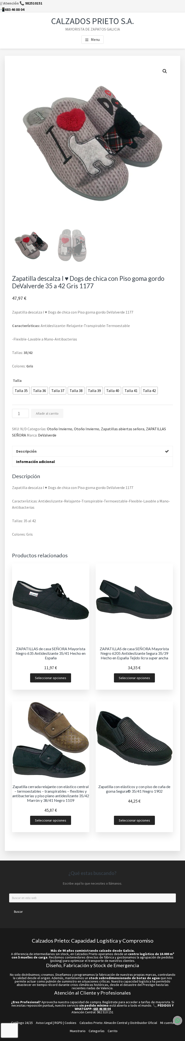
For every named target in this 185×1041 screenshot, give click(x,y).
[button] (164, 71)
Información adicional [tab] (35, 461)
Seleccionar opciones (50, 678)
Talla (17, 380)
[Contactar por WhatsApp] (177, 1020)
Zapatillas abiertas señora (122, 428)
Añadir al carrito (47, 413)
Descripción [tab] (26, 451)
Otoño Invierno (59, 428)
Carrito (113, 1031)
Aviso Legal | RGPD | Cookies (56, 1023)
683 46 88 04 (14, 9)
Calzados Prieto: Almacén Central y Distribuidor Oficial (118, 1023)
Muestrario (78, 1031)
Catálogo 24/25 (22, 1023)
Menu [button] (95, 39)
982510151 (33, 3)
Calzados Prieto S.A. (92, 21)
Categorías (97, 1031)
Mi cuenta (167, 1023)
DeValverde (47, 435)
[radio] (21, 390)
